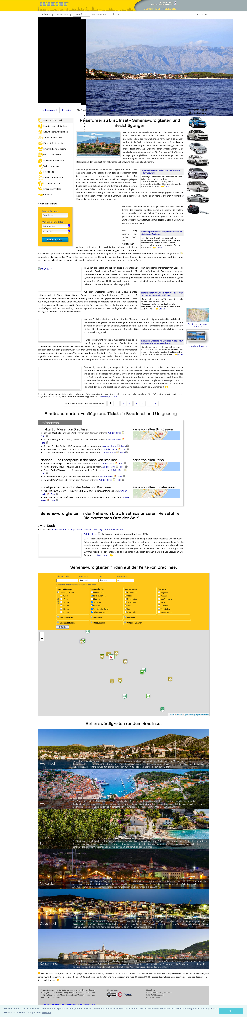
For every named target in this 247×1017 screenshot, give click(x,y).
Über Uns (116, 14)
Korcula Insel (49, 963)
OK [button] (230, 1011)
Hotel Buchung (46, 14)
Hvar (43, 803)
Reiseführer (81, 14)
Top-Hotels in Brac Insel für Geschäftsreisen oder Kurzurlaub (160, 171)
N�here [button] (46, 1012)
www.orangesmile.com (109, 396)
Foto (43, 436)
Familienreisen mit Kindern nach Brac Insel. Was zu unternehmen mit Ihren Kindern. (162, 293)
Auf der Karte (115, 432)
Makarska (47, 883)
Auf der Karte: (91, 533)
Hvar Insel (47, 763)
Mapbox (179, 714)
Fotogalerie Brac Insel (198, 346)
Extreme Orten (99, 14)
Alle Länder (202, 14)
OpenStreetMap (189, 714)
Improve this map (202, 715)
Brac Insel (114, 110)
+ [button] (42, 634)
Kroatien (66, 110)
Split (43, 843)
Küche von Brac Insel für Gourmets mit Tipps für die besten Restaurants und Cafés (162, 341)
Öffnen (167, 186)
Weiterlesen (103, 555)
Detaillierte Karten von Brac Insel (198, 325)
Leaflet (171, 714)
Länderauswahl (48, 110)
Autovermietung (63, 14)
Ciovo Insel (48, 923)
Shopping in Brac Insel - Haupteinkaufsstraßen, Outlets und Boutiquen (161, 232)
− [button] (42, 638)
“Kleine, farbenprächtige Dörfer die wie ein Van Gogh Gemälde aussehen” (87, 529)
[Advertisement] (59, 60)
